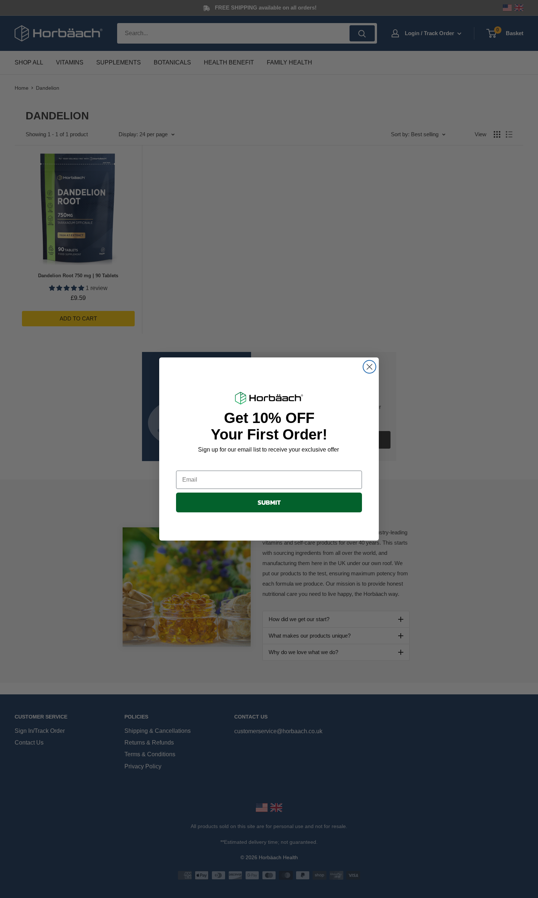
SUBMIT (269, 502)
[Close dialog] (369, 366)
